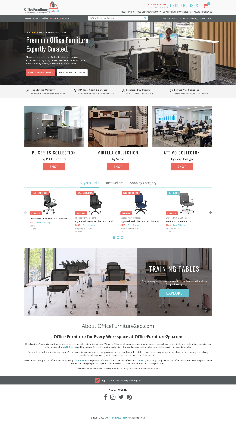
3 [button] (122, 237)
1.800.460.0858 (184, 5)
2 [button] (118, 237)
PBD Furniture (172, 228)
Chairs (36, 18)
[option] (50, 211)
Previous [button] (25, 212)
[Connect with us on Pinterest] (129, 396)
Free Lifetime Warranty (149, 12)
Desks (28, 18)
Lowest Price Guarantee (175, 12)
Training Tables (174, 268)
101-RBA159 (170, 232)
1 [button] (114, 237)
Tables (45, 18)
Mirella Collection (118, 153)
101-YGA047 (124, 232)
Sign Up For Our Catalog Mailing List (121, 380)
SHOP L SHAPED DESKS (40, 72)
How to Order (206, 18)
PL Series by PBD (142, 360)
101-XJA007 (33, 229)
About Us (184, 18)
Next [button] (210, 212)
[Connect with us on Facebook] (106, 396)
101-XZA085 (79, 232)
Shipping (193, 18)
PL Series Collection (54, 153)
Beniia (32, 225)
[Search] (145, 18)
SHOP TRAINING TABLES (72, 72)
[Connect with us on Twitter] (121, 396)
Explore (174, 293)
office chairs (106, 360)
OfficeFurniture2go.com (116, 417)
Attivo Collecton (182, 153)
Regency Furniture (83, 228)
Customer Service (170, 18)
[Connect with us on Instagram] (113, 396)
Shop (54, 167)
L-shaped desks (81, 360)
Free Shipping (128, 12)
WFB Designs (70, 347)
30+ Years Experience (201, 12)
